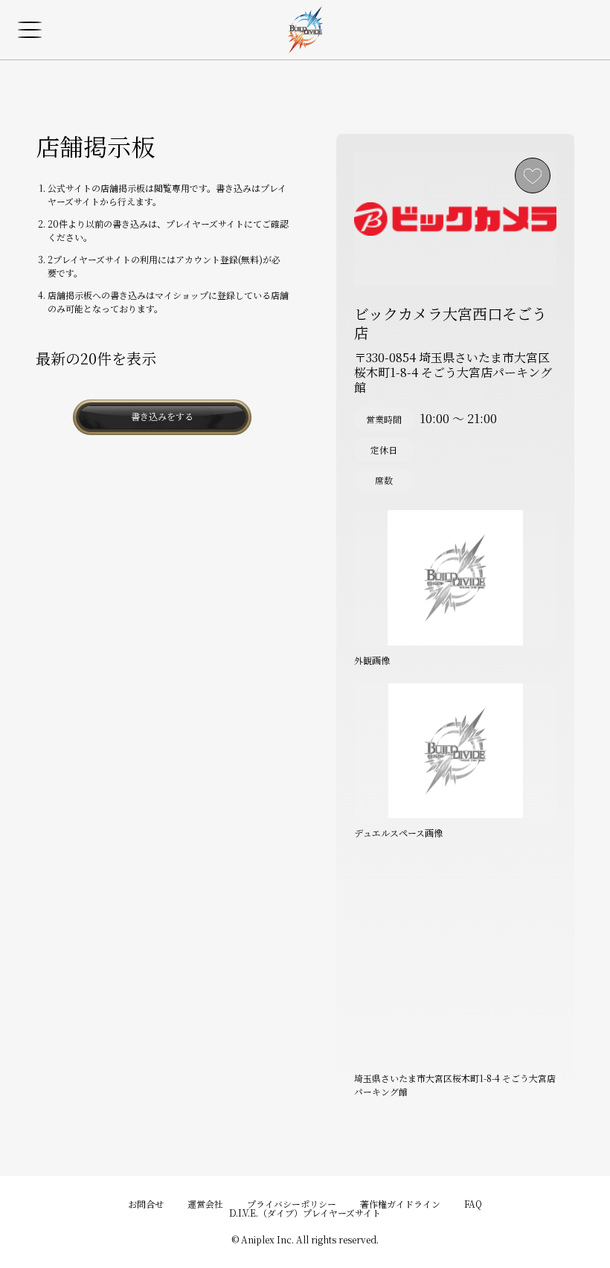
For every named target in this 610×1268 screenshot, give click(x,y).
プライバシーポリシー (291, 1203)
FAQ (473, 1203)
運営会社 (205, 1203)
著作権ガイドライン (400, 1203)
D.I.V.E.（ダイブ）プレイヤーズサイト (305, 1212)
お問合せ (146, 1203)
